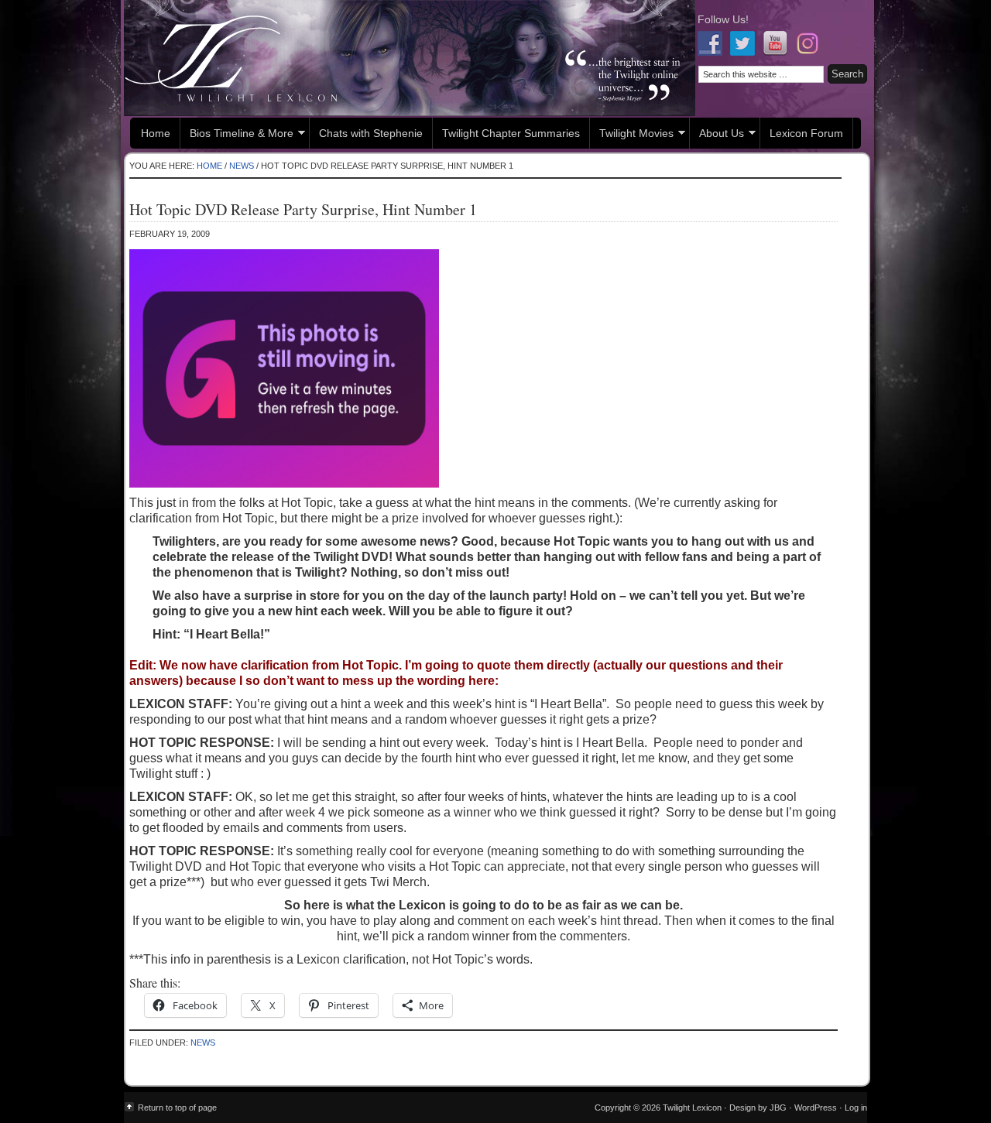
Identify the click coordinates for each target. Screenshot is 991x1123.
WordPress (815, 1107)
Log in (856, 1107)
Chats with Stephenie (371, 133)
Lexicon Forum (806, 133)
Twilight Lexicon (409, 58)
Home (155, 133)
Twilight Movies (632, 135)
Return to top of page (177, 1107)
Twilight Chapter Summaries (511, 133)
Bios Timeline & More (236, 135)
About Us (717, 135)
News (202, 1042)
